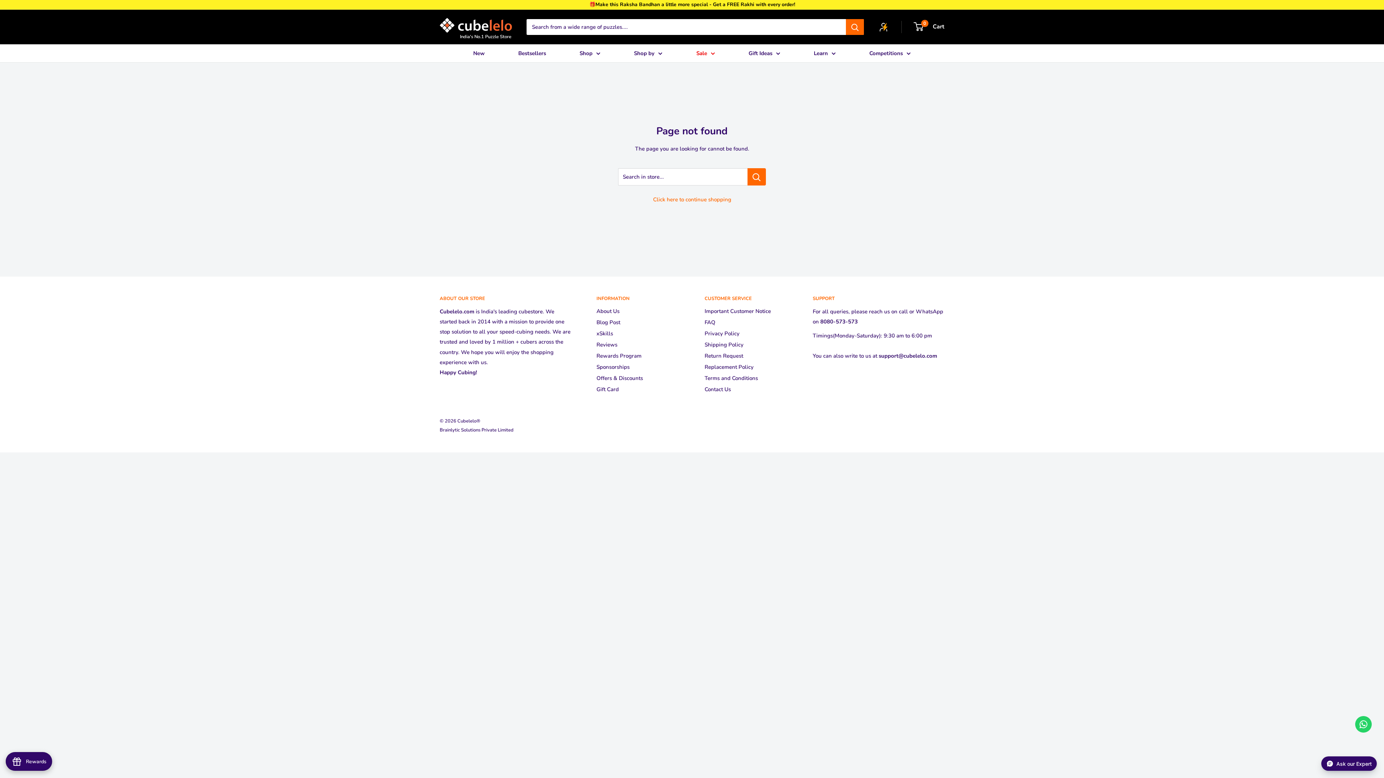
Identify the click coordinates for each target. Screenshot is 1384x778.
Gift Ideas (760, 53)
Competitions (886, 53)
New (479, 53)
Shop (586, 53)
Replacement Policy (729, 367)
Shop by (644, 53)
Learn (821, 53)
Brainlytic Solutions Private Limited (477, 430)
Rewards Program (619, 355)
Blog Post (608, 322)
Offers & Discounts (619, 378)
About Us (608, 311)
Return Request (724, 355)
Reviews (606, 344)
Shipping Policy (724, 344)
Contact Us (718, 389)
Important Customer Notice (738, 311)
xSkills (604, 333)
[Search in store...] (757, 176)
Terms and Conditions (731, 378)
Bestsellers (532, 53)
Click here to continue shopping (692, 199)
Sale (701, 53)
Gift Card (607, 389)
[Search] (855, 27)
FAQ (710, 322)
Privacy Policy (722, 333)
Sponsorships (613, 367)
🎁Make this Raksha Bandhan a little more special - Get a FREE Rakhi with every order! (692, 4)
